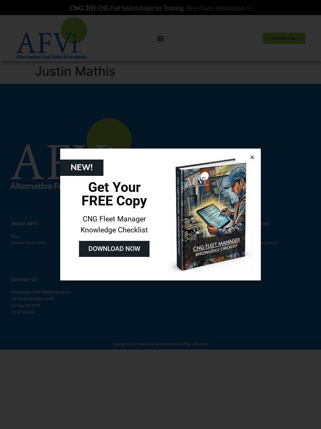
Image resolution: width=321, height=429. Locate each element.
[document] (160, 214)
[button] (252, 157)
